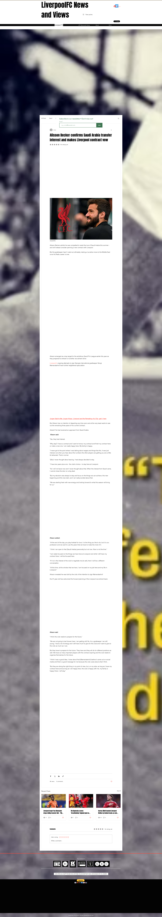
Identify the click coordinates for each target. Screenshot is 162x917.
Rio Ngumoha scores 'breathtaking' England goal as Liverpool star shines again (80, 632)
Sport (50, 118)
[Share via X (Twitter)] (55, 596)
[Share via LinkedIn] (59, 596)
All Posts (43, 118)
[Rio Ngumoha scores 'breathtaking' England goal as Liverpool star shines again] (81, 621)
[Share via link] (63, 596)
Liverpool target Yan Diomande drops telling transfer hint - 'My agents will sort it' (52, 632)
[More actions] (111, 130)
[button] (118, 118)
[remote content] (81, 161)
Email (60, 121)
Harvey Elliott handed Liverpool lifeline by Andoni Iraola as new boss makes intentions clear (107, 632)
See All (119, 611)
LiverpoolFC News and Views (64, 10)
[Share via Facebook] (50, 596)
